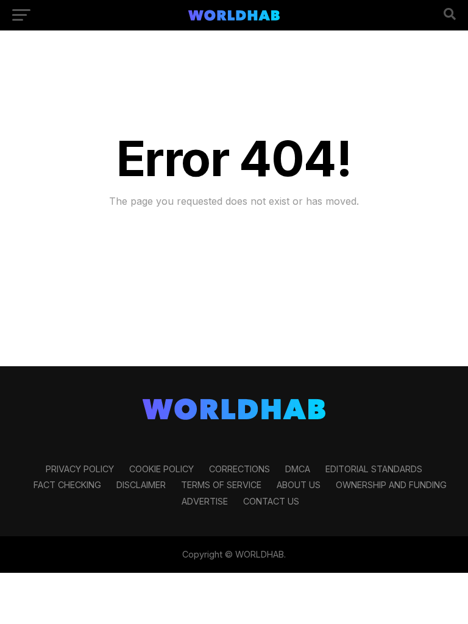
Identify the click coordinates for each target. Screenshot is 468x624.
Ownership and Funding (391, 485)
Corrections (239, 469)
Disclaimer (141, 485)
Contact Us (271, 501)
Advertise (205, 501)
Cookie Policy (161, 469)
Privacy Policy (80, 469)
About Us (299, 485)
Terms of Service (221, 485)
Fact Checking (67, 485)
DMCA (297, 469)
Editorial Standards (373, 469)
